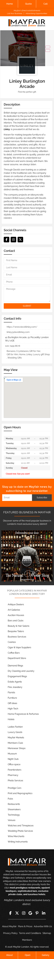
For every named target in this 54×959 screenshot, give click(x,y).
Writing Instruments (18, 841)
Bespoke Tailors (16, 631)
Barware (11, 351)
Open (27, 955)
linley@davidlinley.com (18, 332)
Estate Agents (15, 681)
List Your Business (14, 13)
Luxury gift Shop (41, 354)
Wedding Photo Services (20, 831)
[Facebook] (6, 239)
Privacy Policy (10, 933)
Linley (29, 354)
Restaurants (14, 804)
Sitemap (47, 933)
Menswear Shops (16, 748)
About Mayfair (9, 926)
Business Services (17, 636)
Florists (11, 692)
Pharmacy (13, 775)
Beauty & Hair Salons (18, 626)
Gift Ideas (12, 703)
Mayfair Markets (16, 737)
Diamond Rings (15, 665)
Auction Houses (16, 615)
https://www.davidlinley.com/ (22, 327)
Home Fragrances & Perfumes (23, 714)
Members (27, 940)
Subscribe (42, 497)
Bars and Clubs (15, 620)
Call (45, 3)
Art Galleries (14, 610)
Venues (11, 820)
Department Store (17, 658)
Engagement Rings (17, 676)
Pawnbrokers (14, 769)
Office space (14, 764)
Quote (28, 3)
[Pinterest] (37, 913)
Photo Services (15, 780)
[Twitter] (20, 239)
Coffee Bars (14, 653)
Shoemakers (14, 809)
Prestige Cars (14, 788)
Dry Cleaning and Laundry (21, 671)
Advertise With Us (43, 926)
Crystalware (22, 351)
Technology (14, 815)
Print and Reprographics (20, 793)
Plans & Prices (25, 926)
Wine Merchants (16, 836)
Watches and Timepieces (21, 825)
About (9, 955)
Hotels (11, 719)
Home (9, 3)
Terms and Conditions (30, 933)
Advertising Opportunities (36, 13)
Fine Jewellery (15, 687)
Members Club (15, 743)
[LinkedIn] (43, 913)
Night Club (13, 759)
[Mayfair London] (27, 23)
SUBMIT (27, 306)
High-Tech (13, 708)
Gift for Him (12, 354)
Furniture (12, 698)
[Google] (30, 913)
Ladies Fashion (15, 726)
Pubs (10, 798)
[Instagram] (13, 239)
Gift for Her (34, 351)
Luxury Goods (15, 732)
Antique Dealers (16, 604)
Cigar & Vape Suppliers (19, 647)
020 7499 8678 (12, 346)
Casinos (12, 642)
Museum (12, 753)
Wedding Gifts (14, 357)
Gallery (45, 955)
